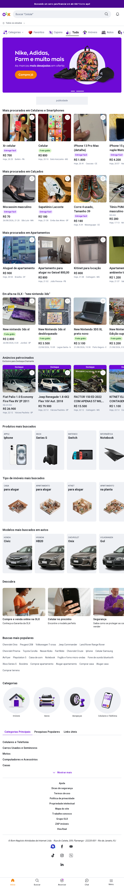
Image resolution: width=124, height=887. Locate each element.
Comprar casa (86, 664)
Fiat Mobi (59, 651)
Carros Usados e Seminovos (20, 747)
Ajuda (62, 783)
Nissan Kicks (46, 651)
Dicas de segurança (62, 788)
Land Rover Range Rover (92, 644)
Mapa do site (62, 808)
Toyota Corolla (30, 651)
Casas (6, 765)
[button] (62, 14)
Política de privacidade (62, 798)
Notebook (50, 657)
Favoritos (39, 32)
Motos (6, 753)
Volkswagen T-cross (46, 644)
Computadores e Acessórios (20, 759)
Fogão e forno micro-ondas (71, 657)
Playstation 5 (19, 657)
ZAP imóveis (62, 824)
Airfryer (6, 657)
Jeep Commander (68, 644)
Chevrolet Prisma (11, 651)
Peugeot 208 (26, 644)
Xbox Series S (10, 664)
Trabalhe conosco (62, 813)
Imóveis (92, 32)
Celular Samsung (104, 651)
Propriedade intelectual (62, 803)
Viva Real (62, 829)
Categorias (14, 32)
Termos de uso (62, 793)
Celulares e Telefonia (16, 742)
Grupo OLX (62, 819)
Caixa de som (36, 657)
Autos (110, 32)
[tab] (17, 732)
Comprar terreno (11, 670)
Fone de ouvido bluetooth (101, 657)
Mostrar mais (64, 772)
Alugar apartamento (66, 664)
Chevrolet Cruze (75, 651)
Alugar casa (102, 664)
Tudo (75, 32)
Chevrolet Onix (10, 644)
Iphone (89, 651)
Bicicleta (23, 664)
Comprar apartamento (41, 664)
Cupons (58, 32)
